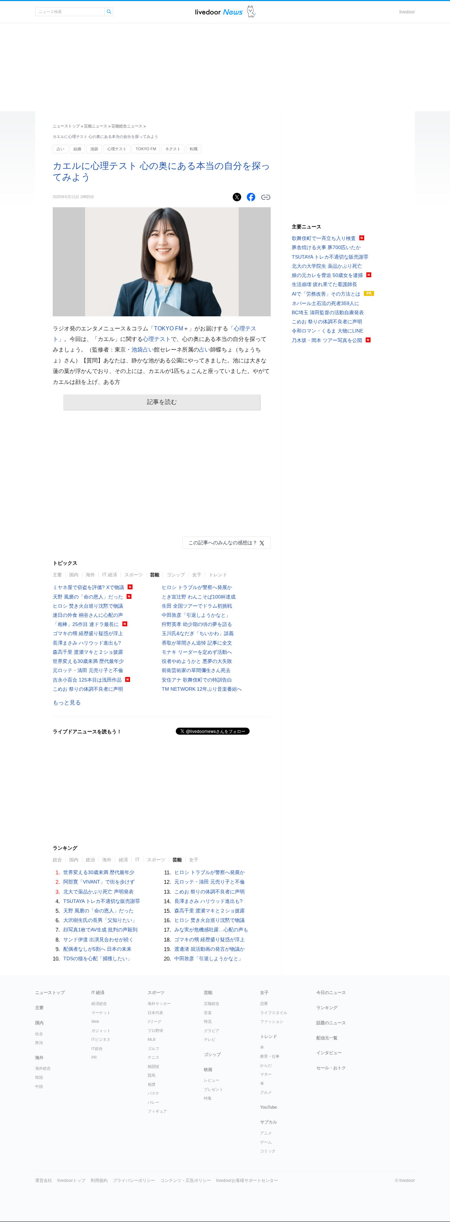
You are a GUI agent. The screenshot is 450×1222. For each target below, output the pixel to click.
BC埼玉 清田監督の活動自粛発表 (328, 312)
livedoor (407, 12)
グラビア (211, 1030)
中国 (39, 1086)
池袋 (94, 149)
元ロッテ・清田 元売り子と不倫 (88, 670)
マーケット (101, 1013)
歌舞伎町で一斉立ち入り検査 (324, 238)
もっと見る (67, 702)
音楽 (208, 1013)
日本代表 (155, 1013)
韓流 (208, 1021)
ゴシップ (176, 574)
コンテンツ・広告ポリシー (185, 1180)
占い (60, 149)
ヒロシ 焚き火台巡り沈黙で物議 (88, 606)
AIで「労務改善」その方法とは (326, 294)
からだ (266, 1065)
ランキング (327, 1007)
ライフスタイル (273, 1013)
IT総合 (97, 1048)
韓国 (39, 1077)
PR (94, 1057)
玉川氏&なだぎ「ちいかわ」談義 (198, 633)
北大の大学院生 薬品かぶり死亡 (327, 266)
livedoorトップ (71, 1180)
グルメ (266, 1092)
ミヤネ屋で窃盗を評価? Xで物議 (88, 587)
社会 (39, 1034)
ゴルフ (153, 1048)
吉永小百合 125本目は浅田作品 (87, 680)
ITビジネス (100, 1039)
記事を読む (162, 402)
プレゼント (213, 1089)
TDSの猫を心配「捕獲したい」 (97, 958)
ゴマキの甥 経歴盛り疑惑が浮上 (88, 633)
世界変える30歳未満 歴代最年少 (88, 661)
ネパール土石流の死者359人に (325, 303)
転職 (194, 149)
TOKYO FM (146, 149)
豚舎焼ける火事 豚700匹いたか (326, 247)
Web (95, 1021)
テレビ (210, 1039)
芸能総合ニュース (126, 126)
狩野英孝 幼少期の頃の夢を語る (197, 624)
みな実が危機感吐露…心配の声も (211, 929)
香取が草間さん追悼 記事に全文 (197, 643)
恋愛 (264, 1003)
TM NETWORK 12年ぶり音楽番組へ (202, 689)
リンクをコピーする (266, 197)
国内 (73, 574)
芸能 (154, 574)
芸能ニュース (95, 126)
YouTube (268, 1107)
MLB (151, 1039)
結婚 (77, 149)
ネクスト (173, 149)
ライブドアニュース (219, 11)
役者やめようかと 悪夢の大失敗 (197, 661)
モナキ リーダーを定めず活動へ (197, 652)
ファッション (271, 1021)
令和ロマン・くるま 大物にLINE (327, 331)
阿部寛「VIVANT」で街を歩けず (99, 882)
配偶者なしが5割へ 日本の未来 (97, 949)
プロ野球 (155, 1030)
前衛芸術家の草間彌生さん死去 (196, 670)
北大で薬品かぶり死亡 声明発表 (98, 891)
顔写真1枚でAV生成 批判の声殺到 (100, 929)
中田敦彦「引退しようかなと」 (196, 615)
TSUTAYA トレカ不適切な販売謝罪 (101, 901)
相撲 (151, 1084)
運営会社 (43, 1180)
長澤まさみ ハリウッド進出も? (87, 643)
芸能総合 (211, 1003)
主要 (57, 574)
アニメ (266, 1133)
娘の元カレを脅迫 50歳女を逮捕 (327, 275)
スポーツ (133, 574)
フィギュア (157, 1111)
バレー (153, 1102)
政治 (39, 1042)
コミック (268, 1151)
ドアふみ (251, 12)
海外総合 (43, 1068)
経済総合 (99, 1003)
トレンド (218, 574)
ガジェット (101, 1030)
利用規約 (99, 1180)
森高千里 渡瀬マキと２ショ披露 (88, 652)
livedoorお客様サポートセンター (247, 1180)
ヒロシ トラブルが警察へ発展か (197, 587)
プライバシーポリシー (134, 1180)
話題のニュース (331, 1022)
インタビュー (329, 1052)
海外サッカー (159, 1003)
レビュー (211, 1080)
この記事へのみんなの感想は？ (222, 542)
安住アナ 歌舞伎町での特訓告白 (197, 680)
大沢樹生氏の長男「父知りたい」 (100, 920)
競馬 (151, 1075)
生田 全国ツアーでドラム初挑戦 (197, 606)
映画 (208, 1069)
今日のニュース (331, 992)
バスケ (153, 1093)
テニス (153, 1057)
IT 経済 (109, 574)
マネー (266, 1074)
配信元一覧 (327, 1038)
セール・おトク (331, 1067)
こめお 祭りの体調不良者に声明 (88, 689)
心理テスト (117, 149)
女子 (196, 574)
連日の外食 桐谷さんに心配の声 (88, 615)
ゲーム (266, 1142)
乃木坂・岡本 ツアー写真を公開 (327, 340)
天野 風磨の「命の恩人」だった (88, 597)
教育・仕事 (269, 1056)
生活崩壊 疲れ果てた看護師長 (324, 284)
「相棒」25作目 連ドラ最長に (86, 624)
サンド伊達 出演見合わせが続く (98, 939)
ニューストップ (66, 126)
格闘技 (153, 1066)
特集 (208, 1098)
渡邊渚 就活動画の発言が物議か (209, 949)
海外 (90, 574)
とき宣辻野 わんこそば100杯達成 (199, 597)
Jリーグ (154, 1021)
